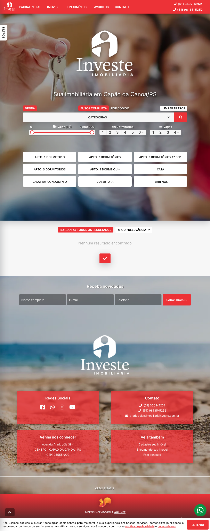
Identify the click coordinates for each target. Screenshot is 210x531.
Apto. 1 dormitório (50, 157)
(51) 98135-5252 (190, 9)
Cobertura (105, 182)
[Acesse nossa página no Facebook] (42, 407)
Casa (160, 169)
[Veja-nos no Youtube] (72, 407)
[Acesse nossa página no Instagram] (62, 407)
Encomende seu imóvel (152, 449)
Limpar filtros (173, 108)
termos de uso (167, 526)
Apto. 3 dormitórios (50, 169)
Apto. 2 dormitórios (105, 157)
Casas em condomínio (50, 182)
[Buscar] (180, 117)
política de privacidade (139, 526)
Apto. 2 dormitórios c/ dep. (160, 157)
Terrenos (160, 182)
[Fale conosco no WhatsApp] (52, 407)
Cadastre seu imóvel (152, 444)
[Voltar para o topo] (10, 512)
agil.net (120, 512)
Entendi (198, 525)
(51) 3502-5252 (190, 4)
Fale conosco (152, 454)
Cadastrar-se (176, 300)
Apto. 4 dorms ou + (105, 169)
